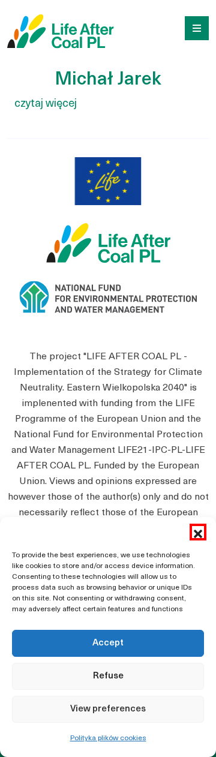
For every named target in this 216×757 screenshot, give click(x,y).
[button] (198, 532)
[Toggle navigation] (193, 27)
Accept (108, 643)
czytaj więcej (45, 104)
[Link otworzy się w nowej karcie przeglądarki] (108, 190)
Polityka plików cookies (108, 738)
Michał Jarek (108, 80)
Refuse (108, 676)
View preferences (108, 709)
